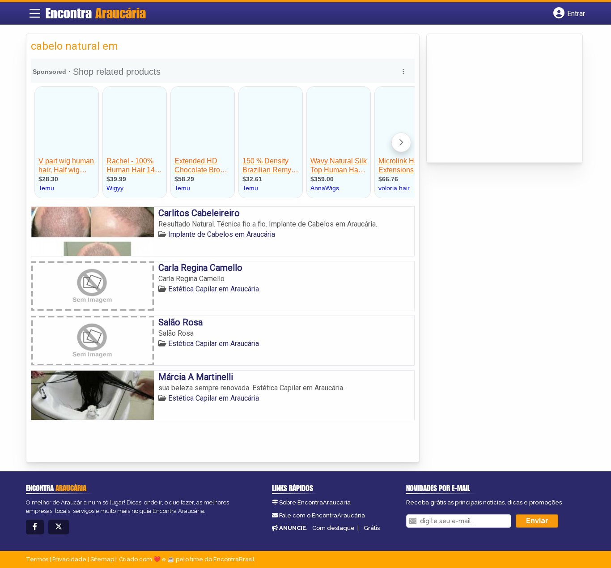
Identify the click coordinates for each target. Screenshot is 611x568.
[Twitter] (58, 527)
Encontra (96, 13)
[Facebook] (35, 527)
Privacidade (69, 559)
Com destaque (333, 528)
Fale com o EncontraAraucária (322, 515)
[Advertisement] (498, 99)
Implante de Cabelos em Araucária (221, 234)
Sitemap (102, 559)
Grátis (372, 528)
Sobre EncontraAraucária (315, 502)
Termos (37, 559)
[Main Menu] (35, 13)
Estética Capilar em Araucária (213, 289)
